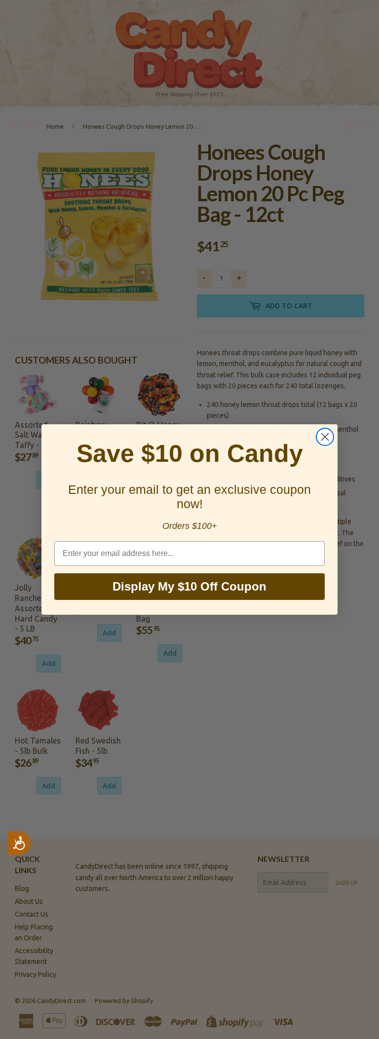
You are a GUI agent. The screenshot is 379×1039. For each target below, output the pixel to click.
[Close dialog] (325, 436)
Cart (364, 124)
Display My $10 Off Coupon (189, 586)
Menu (30, 124)
